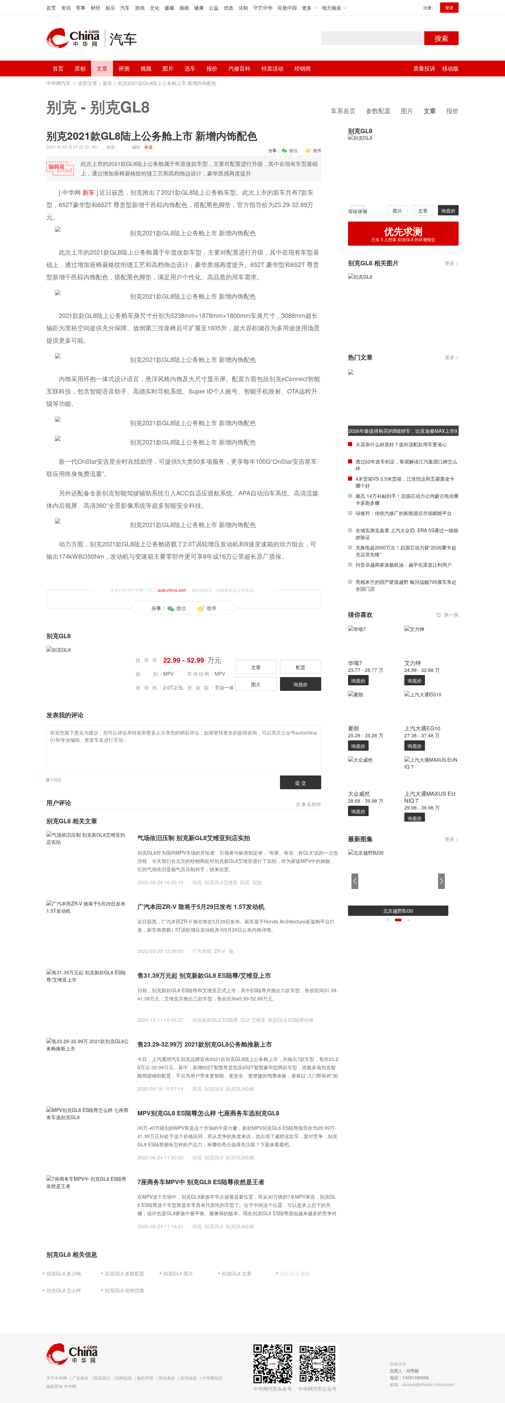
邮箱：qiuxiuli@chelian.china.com (422, 1384)
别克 (61, 106)
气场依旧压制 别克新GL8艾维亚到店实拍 (193, 837)
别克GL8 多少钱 (63, 1273)
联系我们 (102, 1378)
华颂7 (355, 663)
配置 (300, 667)
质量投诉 (424, 68)
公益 (213, 7)
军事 (81, 7)
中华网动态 (212, 1378)
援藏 (169, 7)
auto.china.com (172, 590)
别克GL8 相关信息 (71, 1254)
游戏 (140, 7)
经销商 (302, 68)
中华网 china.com (75, 38)
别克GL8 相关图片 (373, 262)
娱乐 (110, 7)
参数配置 (378, 110)
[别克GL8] (401, 166)
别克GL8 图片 (178, 1273)
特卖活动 (272, 68)
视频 (146, 68)
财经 (95, 7)
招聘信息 (123, 1378)
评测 (124, 68)
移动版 (450, 68)
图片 (167, 68)
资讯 (66, 7)
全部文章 (87, 82)
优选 (228, 7)
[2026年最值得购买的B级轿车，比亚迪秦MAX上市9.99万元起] (403, 401)
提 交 (300, 782)
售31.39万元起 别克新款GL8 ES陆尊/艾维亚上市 (204, 975)
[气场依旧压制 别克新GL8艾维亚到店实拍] (87, 858)
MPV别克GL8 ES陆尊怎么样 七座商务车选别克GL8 (208, 1113)
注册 (427, 7)
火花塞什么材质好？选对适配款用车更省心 (401, 444)
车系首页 (343, 110)
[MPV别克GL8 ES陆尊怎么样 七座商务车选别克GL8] (87, 1133)
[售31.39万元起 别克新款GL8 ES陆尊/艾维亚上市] (87, 995)
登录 (449, 7)
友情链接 (188, 1378)
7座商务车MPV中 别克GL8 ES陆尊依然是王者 (201, 1181)
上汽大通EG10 (422, 728)
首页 (51, 7)
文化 (154, 7)
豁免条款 (167, 1378)
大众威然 (359, 793)
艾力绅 (412, 663)
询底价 (300, 684)
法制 (243, 7)
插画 (184, 7)
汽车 (125, 7)
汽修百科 (239, 68)
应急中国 (287, 7)
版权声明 (145, 1378)
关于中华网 (56, 1378)
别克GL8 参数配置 (124, 1273)
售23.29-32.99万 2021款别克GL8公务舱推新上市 (204, 1044)
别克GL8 (119, 106)
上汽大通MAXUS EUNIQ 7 (430, 797)
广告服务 (80, 1378)
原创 (80, 68)
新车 (107, 82)
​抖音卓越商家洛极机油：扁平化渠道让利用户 (404, 564)
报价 (211, 68)
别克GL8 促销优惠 (124, 1290)
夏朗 (353, 728)
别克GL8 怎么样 (63, 1290)
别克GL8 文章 (236, 1273)
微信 (293, 150)
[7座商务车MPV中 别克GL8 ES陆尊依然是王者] (87, 1202)
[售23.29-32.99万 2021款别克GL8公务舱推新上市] (87, 1064)
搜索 (441, 38)
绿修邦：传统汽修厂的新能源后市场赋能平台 (404, 513)
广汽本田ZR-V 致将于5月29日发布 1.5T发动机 (201, 906)
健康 (199, 7)
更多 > (452, 262)
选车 (189, 68)
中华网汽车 (58, 82)
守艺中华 (262, 7)
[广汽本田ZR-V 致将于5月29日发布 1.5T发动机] (87, 926)
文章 (102, 68)
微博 (317, 150)
